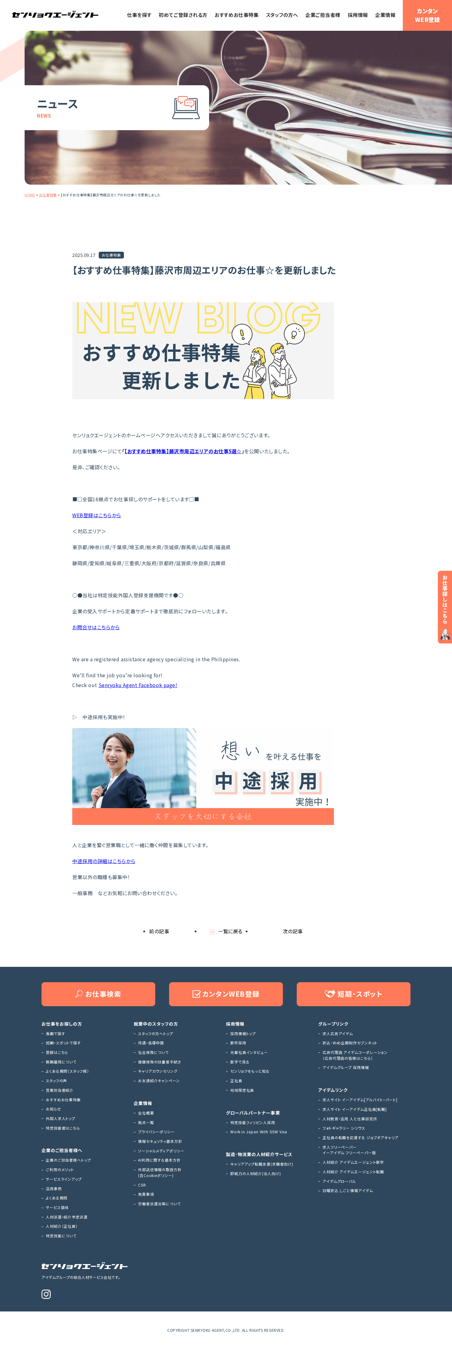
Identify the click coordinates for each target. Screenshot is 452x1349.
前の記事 (159, 931)
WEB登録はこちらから (96, 515)
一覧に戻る (230, 931)
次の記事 (293, 931)
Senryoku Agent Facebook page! (138, 685)
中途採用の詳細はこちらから (103, 861)
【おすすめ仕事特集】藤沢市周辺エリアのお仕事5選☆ (183, 451)
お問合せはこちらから (96, 627)
